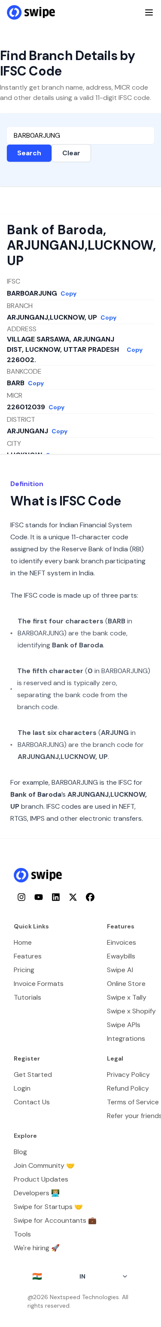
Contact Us (32, 1101)
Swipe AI (120, 969)
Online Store (126, 983)
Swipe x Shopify (131, 1011)
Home (23, 942)
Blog (20, 1151)
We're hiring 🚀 (37, 1247)
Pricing (24, 969)
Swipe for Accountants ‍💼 (55, 1220)
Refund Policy (128, 1088)
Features (28, 956)
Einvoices (121, 942)
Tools (22, 1234)
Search (29, 152)
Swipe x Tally (126, 997)
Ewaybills (121, 956)
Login (22, 1088)
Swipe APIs (123, 1024)
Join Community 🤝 (44, 1165)
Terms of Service (133, 1101)
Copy (68, 293)
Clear (71, 152)
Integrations (126, 1038)
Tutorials (27, 997)
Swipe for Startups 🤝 (48, 1206)
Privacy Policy (128, 1074)
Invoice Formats (39, 983)
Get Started (33, 1074)
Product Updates (41, 1179)
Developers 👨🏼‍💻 (37, 1192)
